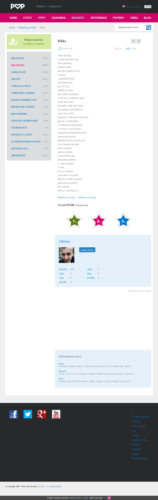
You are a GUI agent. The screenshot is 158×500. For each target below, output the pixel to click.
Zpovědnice (99, 17)
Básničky (78, 17)
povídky (91, 277)
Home (13, 17)
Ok (109, 498)
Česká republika (133, 6)
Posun (61, 363)
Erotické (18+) (19, 148)
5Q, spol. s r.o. (43, 486)
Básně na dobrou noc (24, 100)
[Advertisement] (103, 322)
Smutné (15, 79)
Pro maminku (19, 114)
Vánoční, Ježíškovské (24, 121)
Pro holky (17, 65)
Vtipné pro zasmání (23, 93)
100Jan (64, 241)
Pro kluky (17, 58)
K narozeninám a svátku (26, 141)
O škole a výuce (21, 86)
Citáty (27, 17)
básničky (63, 269)
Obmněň (62, 371)
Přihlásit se (41, 6)
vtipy (61, 277)
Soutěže (135, 435)
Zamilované (18, 72)
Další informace (96, 498)
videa (89, 269)
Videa (134, 17)
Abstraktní (18, 155)
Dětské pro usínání (22, 107)
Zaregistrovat (55, 6)
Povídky (118, 17)
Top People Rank (139, 458)
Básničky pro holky (27, 27)
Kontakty (136, 444)
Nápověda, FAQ (139, 440)
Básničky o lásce (21, 134)
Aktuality (136, 421)
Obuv (61, 379)
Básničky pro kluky (66, 197)
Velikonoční (19, 128)
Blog (147, 17)
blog (89, 273)
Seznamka (59, 17)
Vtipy (42, 17)
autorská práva (55, 486)
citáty (61, 273)
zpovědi (62, 282)
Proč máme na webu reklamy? (139, 291)
